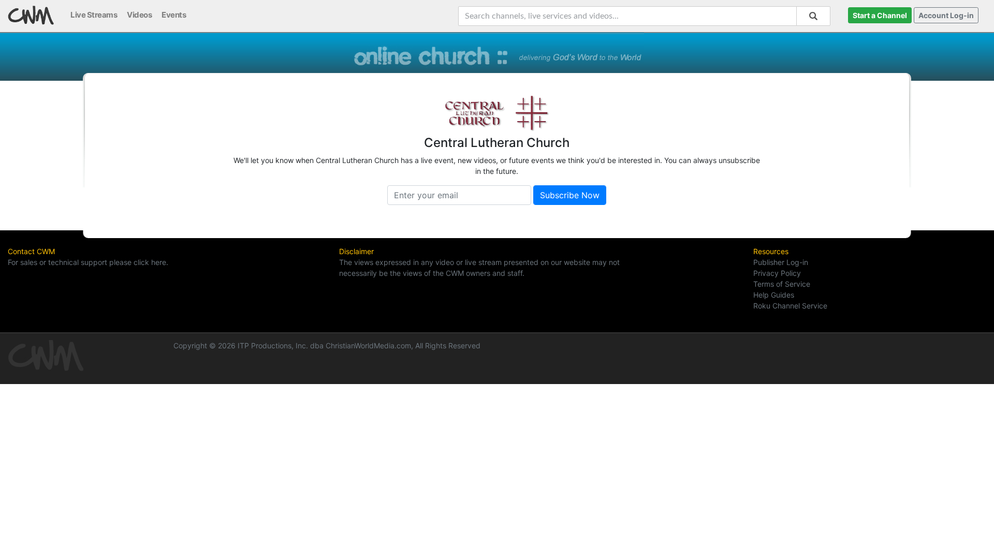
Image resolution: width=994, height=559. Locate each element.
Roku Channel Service (790, 305)
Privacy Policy (777, 273)
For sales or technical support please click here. (88, 262)
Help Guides (773, 294)
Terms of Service (781, 284)
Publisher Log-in (780, 262)
